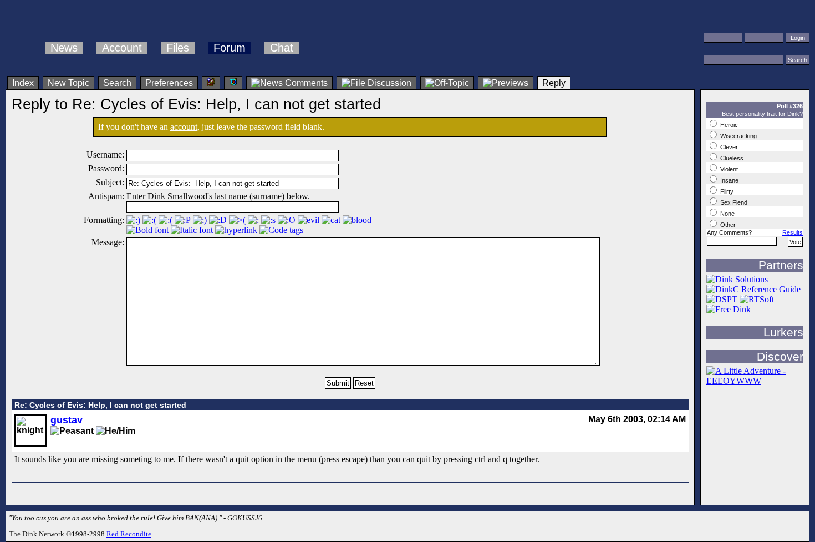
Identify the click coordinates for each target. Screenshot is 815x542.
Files (177, 48)
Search (117, 83)
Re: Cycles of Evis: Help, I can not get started (100, 405)
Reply (554, 83)
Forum (229, 48)
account (183, 126)
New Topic (68, 83)
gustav (66, 420)
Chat (281, 48)
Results (792, 232)
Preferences (169, 83)
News (64, 48)
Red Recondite (128, 534)
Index (23, 83)
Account (122, 48)
